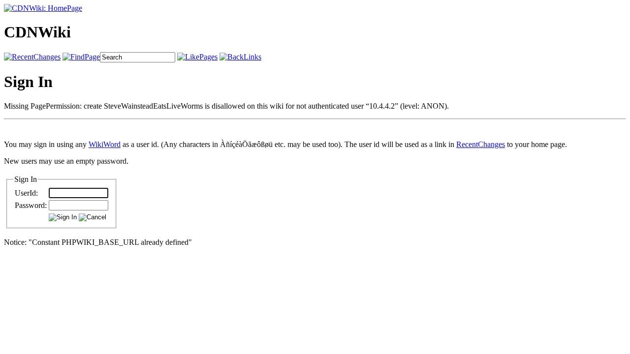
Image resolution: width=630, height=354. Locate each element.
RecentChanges (480, 144)
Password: (31, 205)
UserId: (26, 193)
